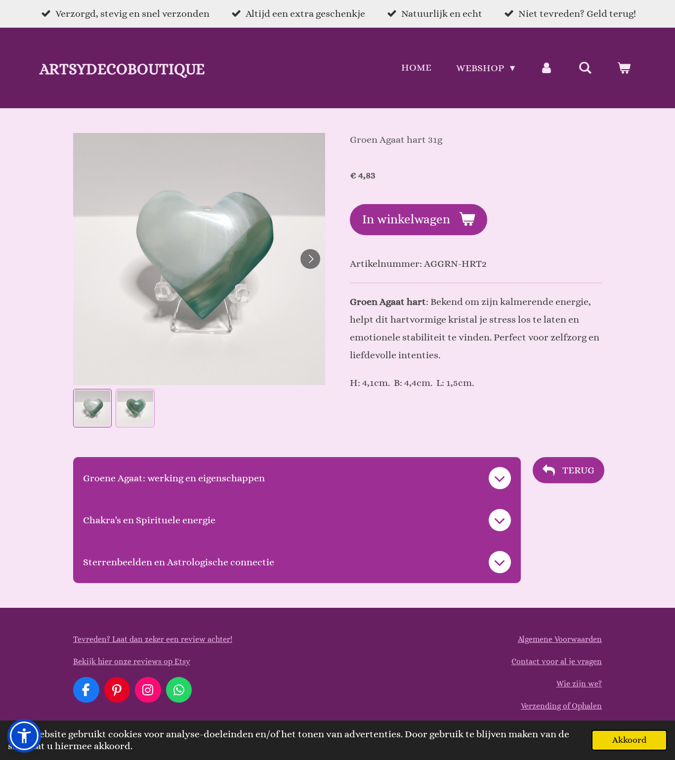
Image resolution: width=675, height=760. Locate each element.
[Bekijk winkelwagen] (623, 68)
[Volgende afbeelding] (310, 259)
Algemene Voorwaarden (560, 639)
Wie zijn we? (579, 683)
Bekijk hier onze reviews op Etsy (131, 661)
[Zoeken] (585, 68)
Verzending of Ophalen (561, 706)
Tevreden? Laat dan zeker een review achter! (152, 639)
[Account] (546, 68)
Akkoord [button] (629, 740)
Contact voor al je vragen (556, 661)
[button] (92, 408)
